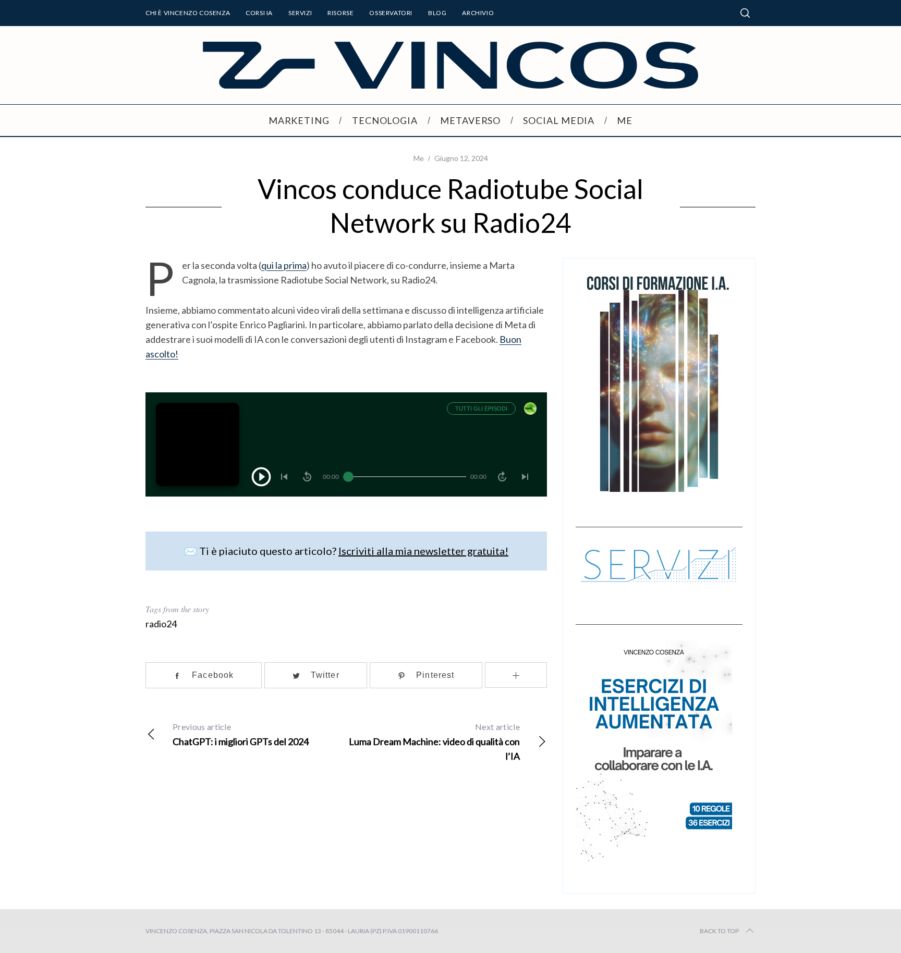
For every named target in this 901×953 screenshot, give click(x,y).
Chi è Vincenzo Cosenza (187, 13)
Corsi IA (259, 13)
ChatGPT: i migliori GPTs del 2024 (241, 734)
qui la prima (284, 265)
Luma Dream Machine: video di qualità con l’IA (434, 742)
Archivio (478, 13)
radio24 (161, 623)
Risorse (340, 13)
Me (418, 158)
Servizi (300, 13)
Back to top (719, 931)
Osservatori (390, 13)
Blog (437, 13)
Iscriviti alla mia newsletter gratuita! (423, 550)
